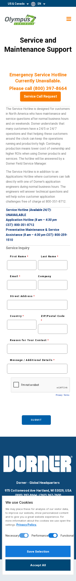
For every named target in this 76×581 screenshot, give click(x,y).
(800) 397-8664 (26, 495)
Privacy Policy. (26, 524)
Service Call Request (40, 96)
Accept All (38, 565)
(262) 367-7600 (50, 495)
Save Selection (38, 551)
